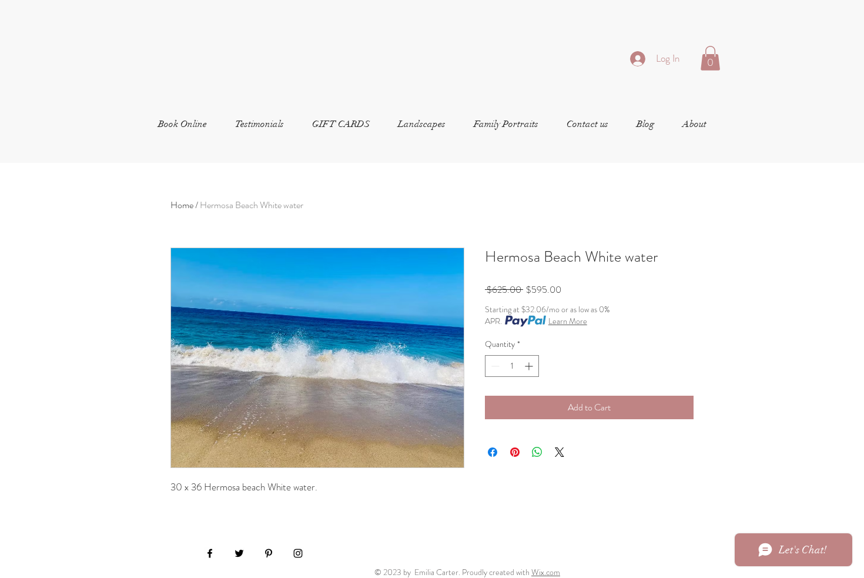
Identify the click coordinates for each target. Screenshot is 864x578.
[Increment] (530, 366)
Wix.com (545, 572)
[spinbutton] (512, 366)
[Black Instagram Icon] (298, 553)
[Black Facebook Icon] (210, 553)
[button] (710, 58)
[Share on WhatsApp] (537, 452)
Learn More (567, 321)
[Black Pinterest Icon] (268, 553)
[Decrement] (494, 366)
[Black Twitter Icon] (239, 553)
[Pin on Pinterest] (515, 452)
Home (181, 205)
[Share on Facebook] (492, 452)
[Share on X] (559, 452)
